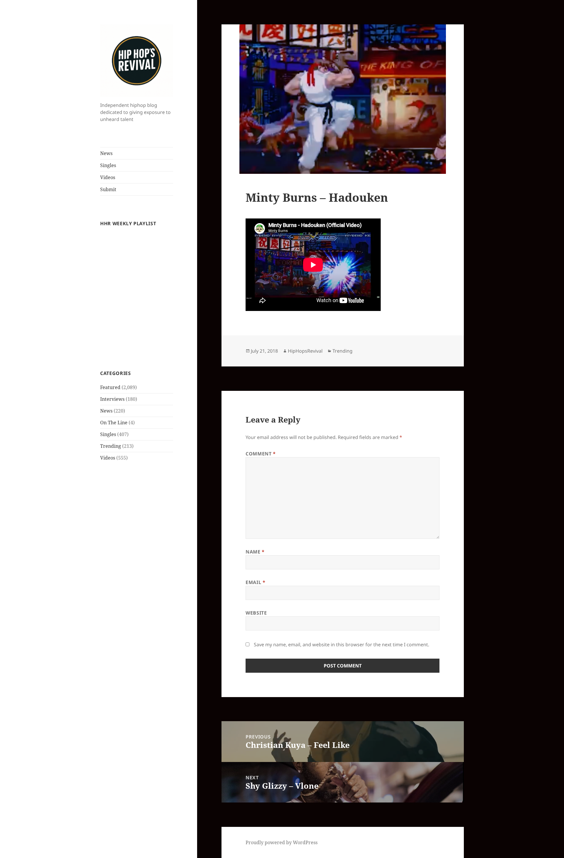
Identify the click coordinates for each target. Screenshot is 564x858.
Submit (108, 189)
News (106, 153)
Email (255, 582)
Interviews (112, 399)
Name (255, 552)
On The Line (113, 422)
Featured (110, 387)
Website (256, 613)
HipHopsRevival (305, 351)
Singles (108, 165)
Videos (107, 177)
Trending (110, 446)
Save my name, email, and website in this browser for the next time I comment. (341, 644)
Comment (261, 453)
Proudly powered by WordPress (282, 842)
